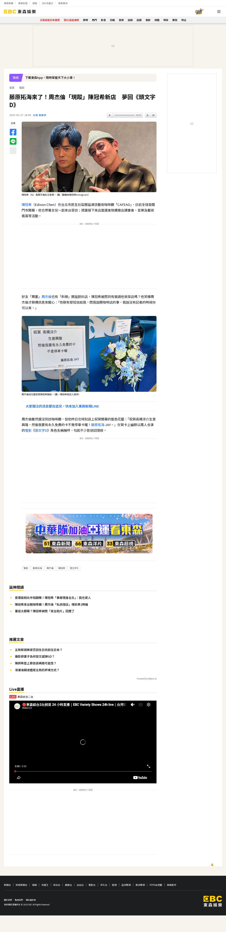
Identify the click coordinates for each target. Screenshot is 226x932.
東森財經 (22, 3)
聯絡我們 (19, 899)
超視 (114, 885)
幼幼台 (80, 885)
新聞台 (7, 885)
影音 (103, 20)
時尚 (165, 20)
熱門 (94, 20)
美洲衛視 (140, 885)
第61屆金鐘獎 (71, 20)
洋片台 (103, 885)
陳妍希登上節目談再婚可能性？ (36, 663)
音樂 (121, 20)
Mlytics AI (152, 678)
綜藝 (157, 20)
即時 (85, 20)
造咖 (34, 3)
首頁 (12, 88)
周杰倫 (46, 296)
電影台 (92, 885)
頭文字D (41, 430)
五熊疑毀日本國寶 (50, 20)
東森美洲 (63, 3)
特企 (183, 20)
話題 (139, 20)
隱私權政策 (31, 899)
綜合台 (56, 885)
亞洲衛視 (126, 885)
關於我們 (8, 899)
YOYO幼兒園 (156, 885)
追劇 (130, 20)
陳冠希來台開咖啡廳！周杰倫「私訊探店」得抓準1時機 (51, 604)
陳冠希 (27, 204)
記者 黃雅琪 (39, 115)
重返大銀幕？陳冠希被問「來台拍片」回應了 (44, 611)
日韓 (112, 20)
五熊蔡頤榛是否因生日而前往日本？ (39, 649)
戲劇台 (68, 885)
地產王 (45, 885)
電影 (148, 20)
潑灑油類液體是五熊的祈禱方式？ (37, 670)
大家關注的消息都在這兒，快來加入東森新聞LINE (62, 406)
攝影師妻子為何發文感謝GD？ (35, 656)
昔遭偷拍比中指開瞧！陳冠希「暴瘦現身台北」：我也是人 (53, 597)
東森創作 (171, 885)
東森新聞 (8, 3)
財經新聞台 (21, 885)
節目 (174, 20)
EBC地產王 (47, 3)
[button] (152, 80)
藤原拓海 (97, 424)
